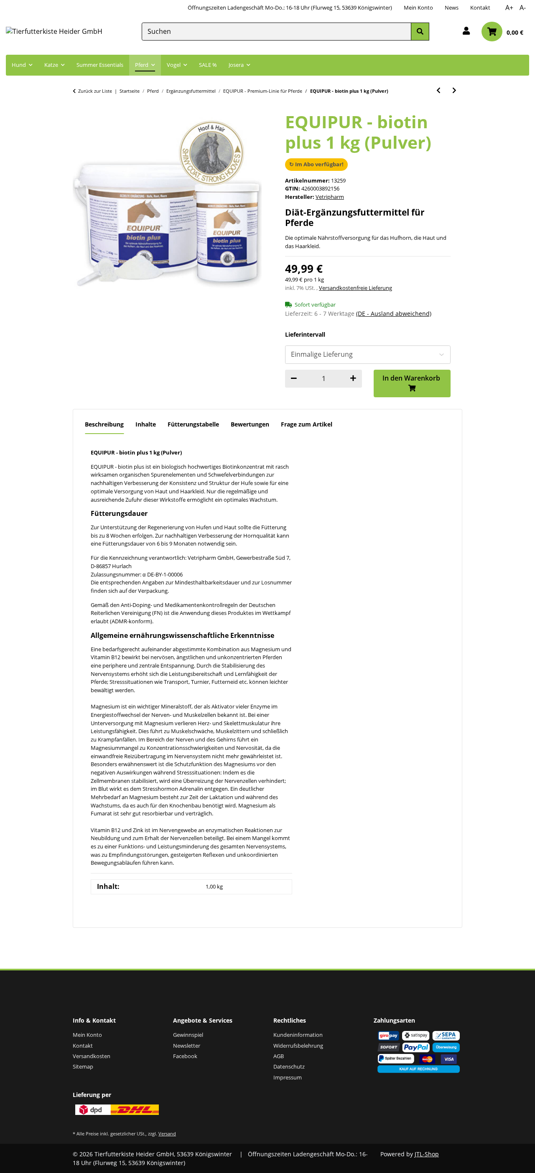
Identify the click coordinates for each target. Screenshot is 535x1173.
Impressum (287, 1077)
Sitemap (83, 1066)
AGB (278, 1056)
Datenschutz (289, 1066)
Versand (167, 1133)
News (452, 7)
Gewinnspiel (188, 1034)
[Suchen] (420, 32)
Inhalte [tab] (145, 424)
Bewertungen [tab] (250, 424)
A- (523, 7)
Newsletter (186, 1045)
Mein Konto (418, 7)
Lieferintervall (305, 334)
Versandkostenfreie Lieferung (355, 288)
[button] (466, 31)
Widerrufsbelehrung (298, 1045)
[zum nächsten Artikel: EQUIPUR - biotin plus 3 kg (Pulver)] (454, 90)
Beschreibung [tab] (104, 424)
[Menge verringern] (294, 379)
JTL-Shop (427, 1154)
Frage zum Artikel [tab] (306, 424)
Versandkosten (91, 1056)
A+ (509, 7)
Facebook (185, 1056)
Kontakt (480, 7)
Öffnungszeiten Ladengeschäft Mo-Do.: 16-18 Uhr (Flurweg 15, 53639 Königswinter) (290, 7)
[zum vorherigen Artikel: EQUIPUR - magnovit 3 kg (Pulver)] (438, 90)
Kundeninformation (298, 1034)
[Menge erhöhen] (353, 379)
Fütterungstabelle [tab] (193, 424)
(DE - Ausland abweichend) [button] (393, 313)
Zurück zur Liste (95, 91)
